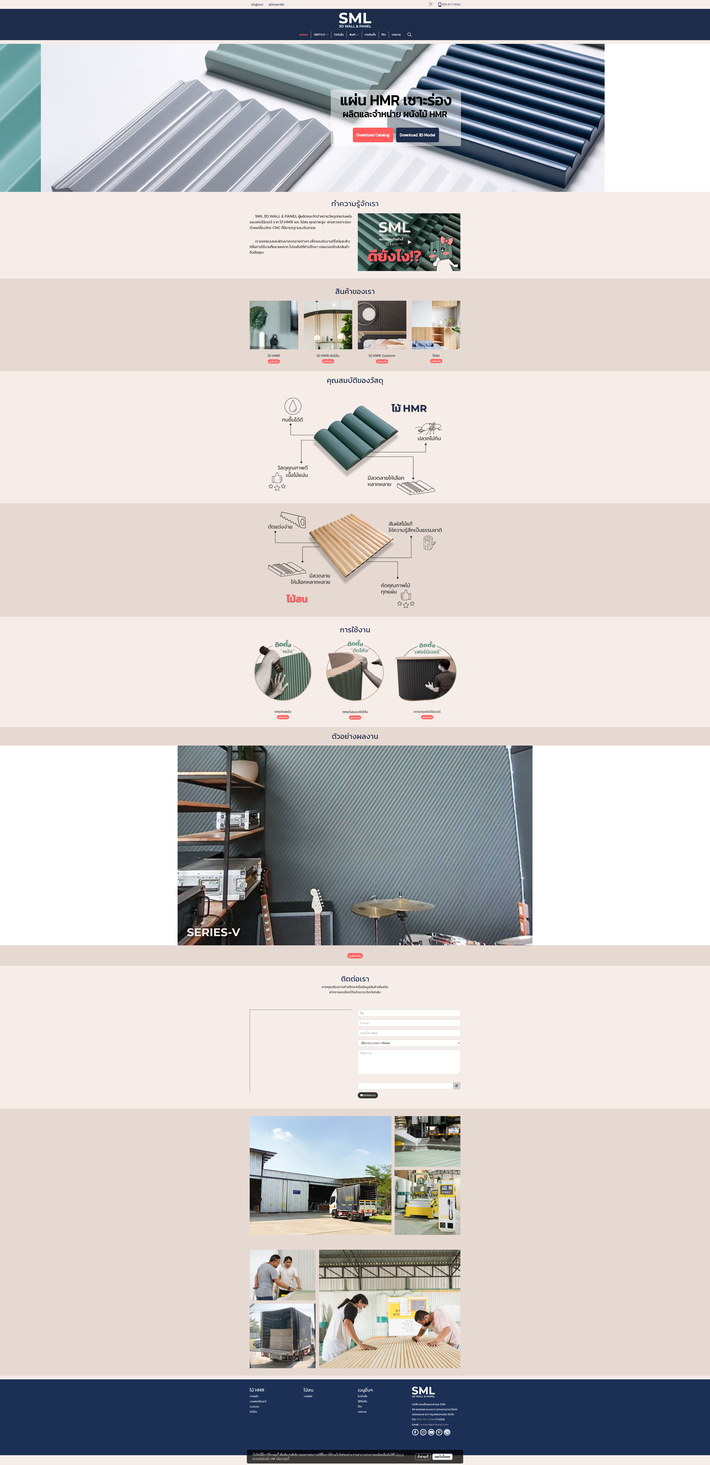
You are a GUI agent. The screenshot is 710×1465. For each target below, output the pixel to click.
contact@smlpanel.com (434, 1425)
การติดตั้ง (370, 35)
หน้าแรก (303, 35)
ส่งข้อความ (369, 1095)
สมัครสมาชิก (276, 4)
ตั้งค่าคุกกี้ (423, 1456)
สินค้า (352, 35)
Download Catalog (332, 138)
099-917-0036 (425, 1419)
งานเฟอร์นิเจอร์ (258, 1401)
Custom (254, 1407)
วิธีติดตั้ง (362, 1401)
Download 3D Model (376, 138)
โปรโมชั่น (339, 35)
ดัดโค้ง (253, 1412)
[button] (409, 34)
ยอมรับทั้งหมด (442, 1456)
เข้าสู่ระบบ (257, 4)
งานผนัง (254, 1396)
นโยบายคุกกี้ (282, 1458)
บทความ (396, 35)
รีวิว (384, 35)
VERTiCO (320, 35)
